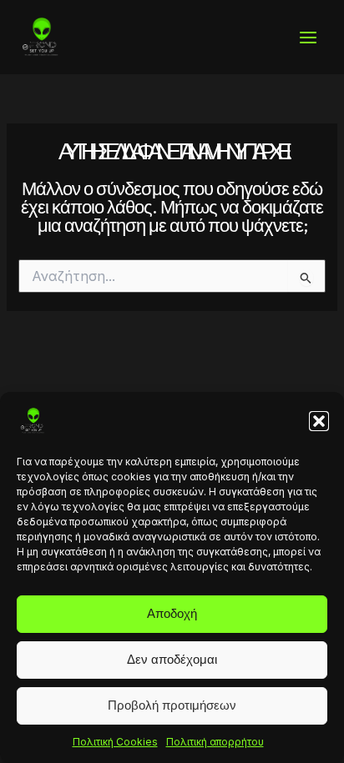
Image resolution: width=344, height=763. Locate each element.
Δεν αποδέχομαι (172, 659)
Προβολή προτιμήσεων (172, 705)
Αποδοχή (172, 613)
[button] (319, 421)
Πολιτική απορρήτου (215, 741)
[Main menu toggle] (308, 37)
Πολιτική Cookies (115, 741)
